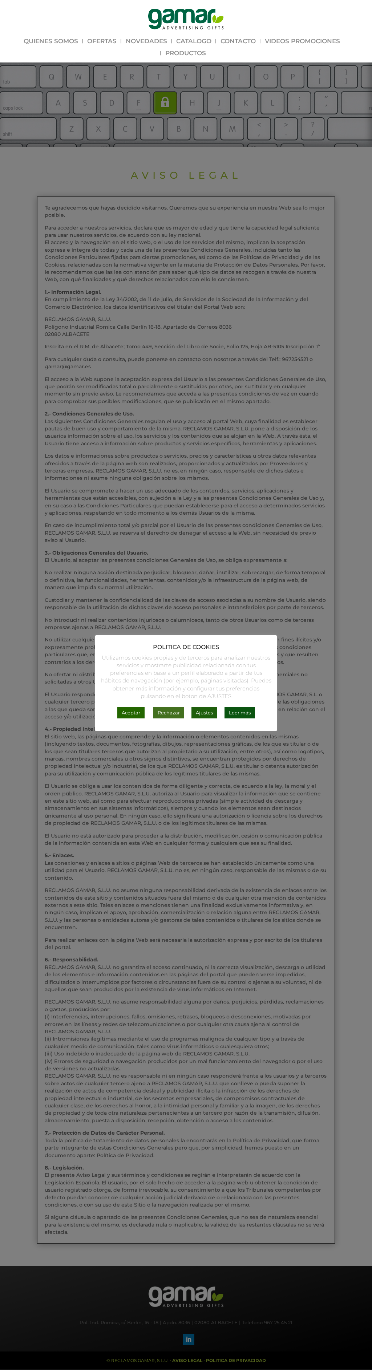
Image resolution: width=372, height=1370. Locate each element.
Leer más (240, 713)
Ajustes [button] (204, 713)
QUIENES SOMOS (51, 41)
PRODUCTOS (185, 53)
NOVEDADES (146, 41)
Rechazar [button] (169, 713)
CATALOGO (193, 41)
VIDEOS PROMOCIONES (302, 41)
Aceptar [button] (131, 713)
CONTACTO (238, 41)
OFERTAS (102, 41)
